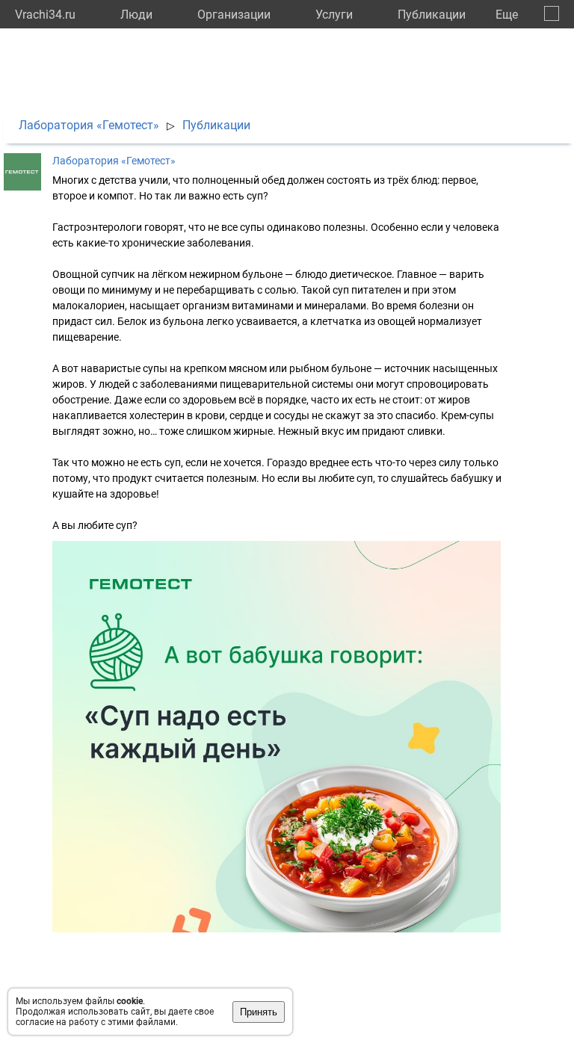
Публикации (432, 14)
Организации (234, 14)
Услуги (334, 14)
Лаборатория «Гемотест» (89, 125)
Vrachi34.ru (45, 14)
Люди (136, 14)
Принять (258, 1012)
